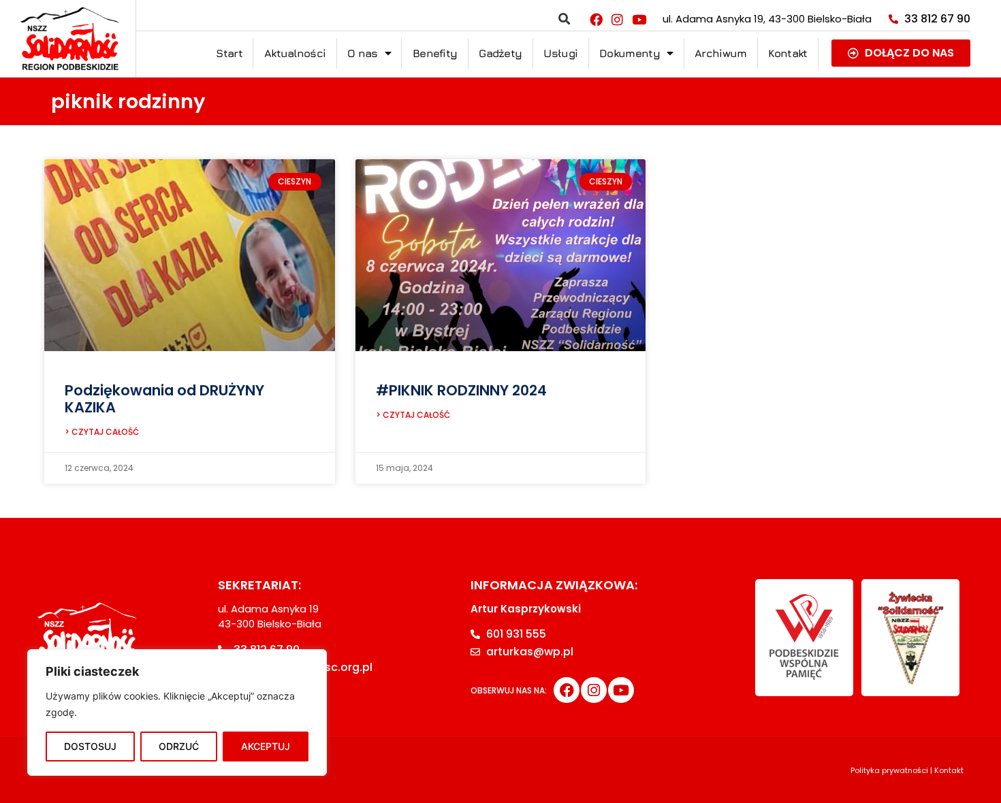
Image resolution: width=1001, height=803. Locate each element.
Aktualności (294, 53)
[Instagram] (617, 19)
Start (229, 53)
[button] (564, 19)
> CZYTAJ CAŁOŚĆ (102, 432)
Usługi (560, 53)
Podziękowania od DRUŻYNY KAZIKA (164, 398)
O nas (362, 53)
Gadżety (500, 53)
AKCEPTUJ (265, 746)
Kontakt (787, 53)
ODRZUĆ (179, 746)
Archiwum (720, 53)
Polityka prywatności (889, 770)
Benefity (435, 53)
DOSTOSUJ (90, 746)
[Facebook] (596, 19)
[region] (177, 712)
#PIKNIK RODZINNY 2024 (461, 390)
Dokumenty (629, 53)
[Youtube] (639, 19)
